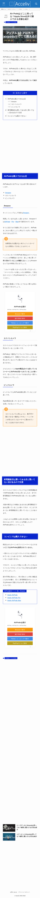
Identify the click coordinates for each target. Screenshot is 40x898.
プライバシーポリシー (24, 892)
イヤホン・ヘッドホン (11, 22)
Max (17, 221)
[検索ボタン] (36, 4)
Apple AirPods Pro (13, 597)
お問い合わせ (13, 892)
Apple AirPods (12, 595)
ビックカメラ (15, 107)
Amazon (14, 101)
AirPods (7, 221)
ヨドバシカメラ (16, 104)
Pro (13, 221)
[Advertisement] (20, 146)
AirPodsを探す (20, 306)
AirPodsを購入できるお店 (17, 99)
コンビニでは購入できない (17, 116)
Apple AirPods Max (14, 600)
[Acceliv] (20, 4)
